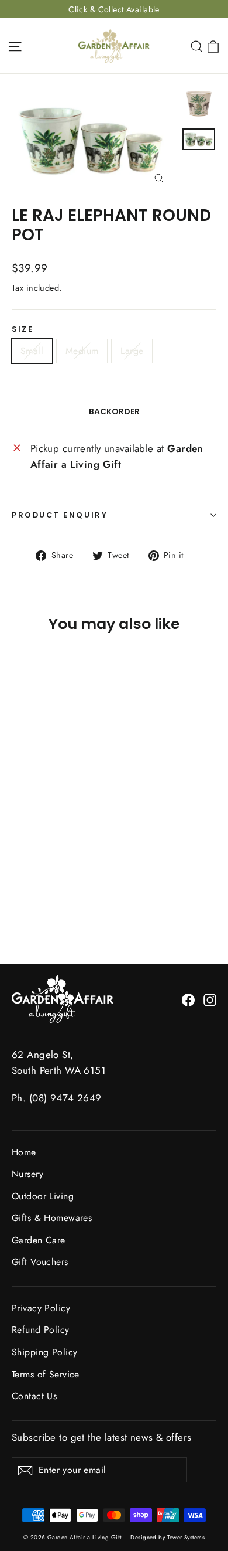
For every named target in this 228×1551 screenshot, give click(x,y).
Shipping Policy (44, 1352)
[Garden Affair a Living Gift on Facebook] (188, 999)
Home (24, 1152)
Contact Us (34, 1396)
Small (31, 351)
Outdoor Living (43, 1196)
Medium (81, 351)
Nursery (27, 1174)
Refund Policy (41, 1329)
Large (131, 351)
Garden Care (38, 1240)
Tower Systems (186, 1537)
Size (22, 329)
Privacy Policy (41, 1308)
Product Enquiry (60, 515)
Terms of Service (46, 1374)
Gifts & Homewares (52, 1218)
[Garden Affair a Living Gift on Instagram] (209, 999)
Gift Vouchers (40, 1261)
